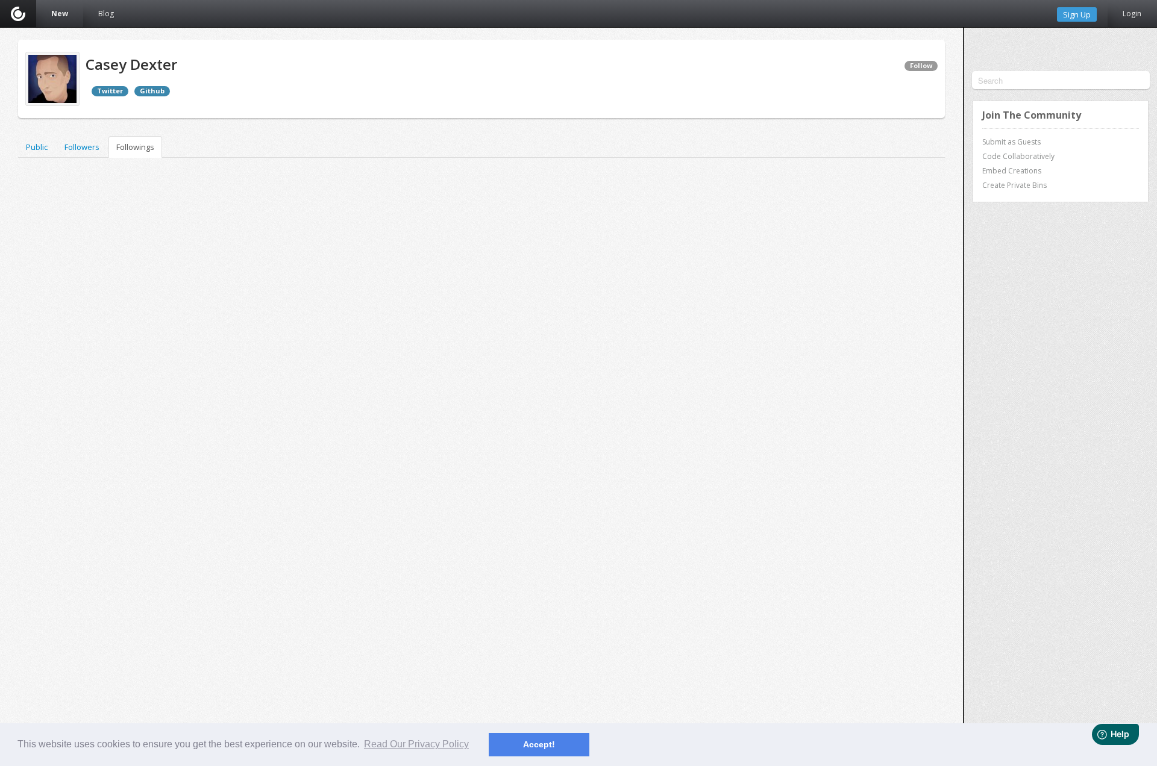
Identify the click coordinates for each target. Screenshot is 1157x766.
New (59, 13)
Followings (135, 147)
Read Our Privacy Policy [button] (416, 744)
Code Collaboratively (1018, 156)
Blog (106, 13)
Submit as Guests (1011, 142)
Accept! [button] (539, 744)
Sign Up (1077, 14)
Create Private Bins (1014, 185)
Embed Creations (1011, 171)
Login (1132, 13)
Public (37, 147)
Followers (81, 147)
